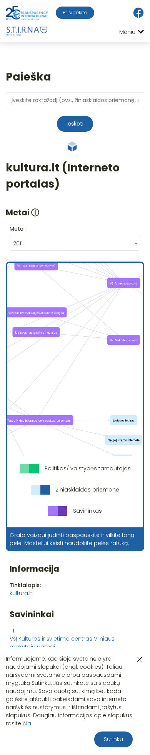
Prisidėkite (75, 12)
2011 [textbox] (18, 243)
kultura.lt (21, 593)
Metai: (18, 229)
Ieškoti (75, 124)
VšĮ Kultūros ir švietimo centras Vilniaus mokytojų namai (62, 643)
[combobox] (75, 243)
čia (27, 723)
